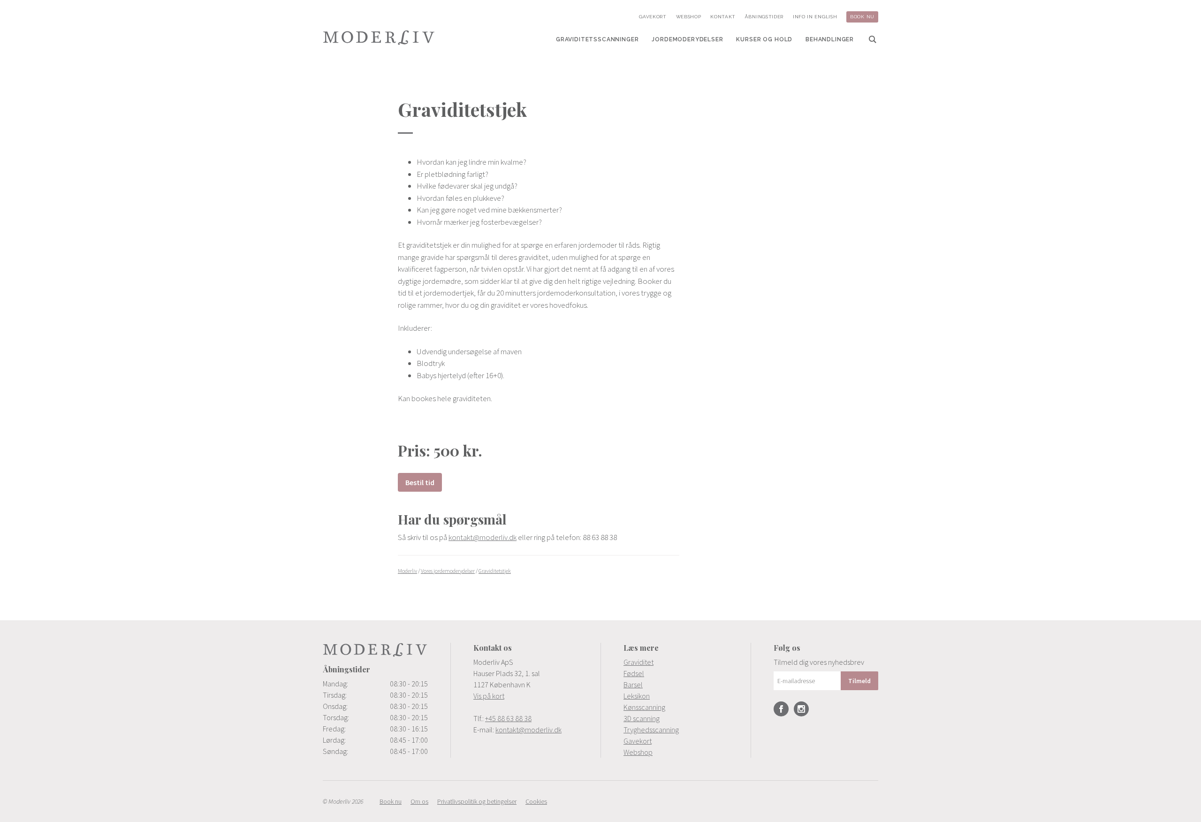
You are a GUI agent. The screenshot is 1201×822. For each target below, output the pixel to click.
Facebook (781, 708)
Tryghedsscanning (651, 729)
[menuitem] (597, 39)
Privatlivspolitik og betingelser (477, 801)
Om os (419, 801)
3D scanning (641, 718)
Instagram (801, 708)
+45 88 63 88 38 (508, 718)
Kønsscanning (644, 707)
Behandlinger (830, 39)
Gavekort (653, 16)
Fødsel (633, 673)
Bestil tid (419, 482)
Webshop (688, 16)
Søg (872, 39)
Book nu (862, 16)
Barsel (633, 684)
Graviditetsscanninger (597, 39)
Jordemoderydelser (687, 39)
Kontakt (723, 16)
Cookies (536, 801)
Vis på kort (488, 695)
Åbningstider (764, 16)
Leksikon (636, 695)
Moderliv (379, 37)
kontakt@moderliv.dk (482, 537)
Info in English (815, 16)
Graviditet (638, 662)
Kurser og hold (764, 39)
